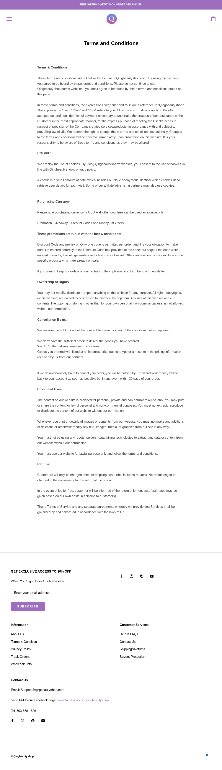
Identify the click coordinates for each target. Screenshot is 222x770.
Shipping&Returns (132, 649)
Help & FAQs (129, 634)
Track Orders (20, 656)
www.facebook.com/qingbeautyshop (83, 700)
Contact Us (128, 641)
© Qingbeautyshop (22, 756)
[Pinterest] (141, 576)
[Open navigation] (9, 19)
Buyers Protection (132, 656)
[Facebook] (121, 576)
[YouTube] (151, 576)
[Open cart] (213, 18)
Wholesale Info (21, 664)
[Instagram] (131, 576)
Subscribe (28, 606)
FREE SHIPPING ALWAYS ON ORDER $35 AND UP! (111, 4)
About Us (17, 634)
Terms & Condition (24, 641)
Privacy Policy (21, 649)
